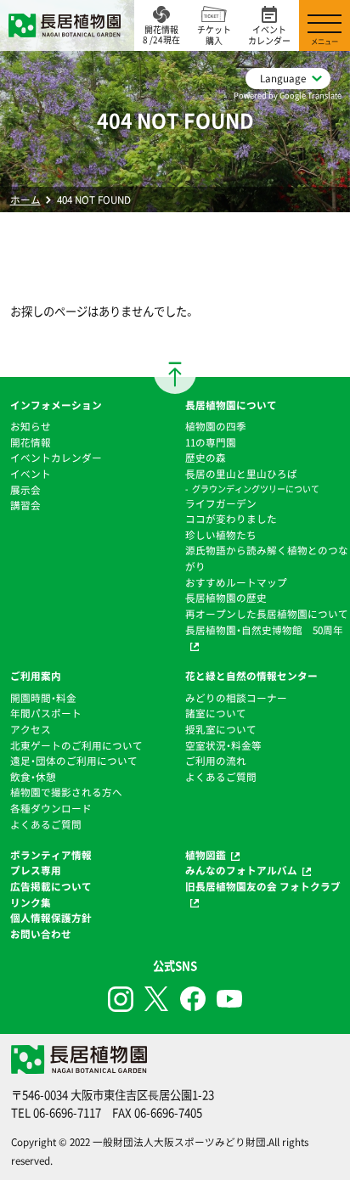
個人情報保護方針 (51, 917)
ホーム (25, 199)
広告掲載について (51, 886)
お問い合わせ (40, 933)
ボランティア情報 (51, 855)
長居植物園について (231, 405)
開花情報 (30, 442)
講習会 (25, 505)
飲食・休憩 (33, 776)
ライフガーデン (221, 503)
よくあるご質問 (46, 824)
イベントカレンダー (56, 457)
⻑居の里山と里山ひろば (241, 473)
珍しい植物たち (221, 534)
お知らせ (30, 426)
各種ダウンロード (51, 808)
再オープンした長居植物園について (266, 613)
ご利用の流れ (215, 760)
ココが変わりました (231, 518)
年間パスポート (46, 713)
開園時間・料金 (43, 697)
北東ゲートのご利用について (76, 745)
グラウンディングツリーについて (255, 488)
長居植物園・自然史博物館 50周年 (264, 630)
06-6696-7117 (67, 1112)
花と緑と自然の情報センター (251, 675)
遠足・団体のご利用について (74, 760)
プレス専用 (35, 870)
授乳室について (221, 729)
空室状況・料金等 (223, 745)
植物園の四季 (215, 426)
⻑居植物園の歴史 (226, 597)
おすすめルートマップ (236, 582)
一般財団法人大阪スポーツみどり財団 (179, 1141)
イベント (30, 473)
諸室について (215, 713)
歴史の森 (205, 457)
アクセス (30, 729)
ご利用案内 (35, 675)
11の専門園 (210, 442)
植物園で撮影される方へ (66, 792)
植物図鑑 (205, 855)
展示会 (25, 489)
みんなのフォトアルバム (241, 870)
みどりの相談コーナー (236, 697)
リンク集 (30, 902)
